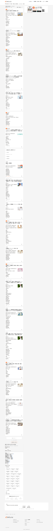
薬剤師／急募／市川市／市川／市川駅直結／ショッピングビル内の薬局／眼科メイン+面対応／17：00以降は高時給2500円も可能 (14, 94)
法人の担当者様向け (15, 522)
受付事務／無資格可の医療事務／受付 (12, 10)
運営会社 (26, 523)
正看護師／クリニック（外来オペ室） (12, 248)
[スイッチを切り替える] (11, 7)
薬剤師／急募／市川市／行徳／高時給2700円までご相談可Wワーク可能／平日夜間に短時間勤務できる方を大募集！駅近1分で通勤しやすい (14, 181)
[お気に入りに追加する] (22, 27)
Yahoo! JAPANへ (7, 527)
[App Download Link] (34, 11)
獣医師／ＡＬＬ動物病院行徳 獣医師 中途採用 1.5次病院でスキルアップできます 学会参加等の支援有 (14, 310)
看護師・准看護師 (9, 163)
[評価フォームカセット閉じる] (22, 496)
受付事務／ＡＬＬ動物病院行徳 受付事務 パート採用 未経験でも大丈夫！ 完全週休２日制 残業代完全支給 (14, 421)
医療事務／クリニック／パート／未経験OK (13, 30)
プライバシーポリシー (27, 522)
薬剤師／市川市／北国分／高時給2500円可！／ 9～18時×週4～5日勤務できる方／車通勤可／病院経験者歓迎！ (14, 282)
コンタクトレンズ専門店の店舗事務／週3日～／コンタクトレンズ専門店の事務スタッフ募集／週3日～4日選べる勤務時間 (14, 130)
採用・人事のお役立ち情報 (40, 522)
